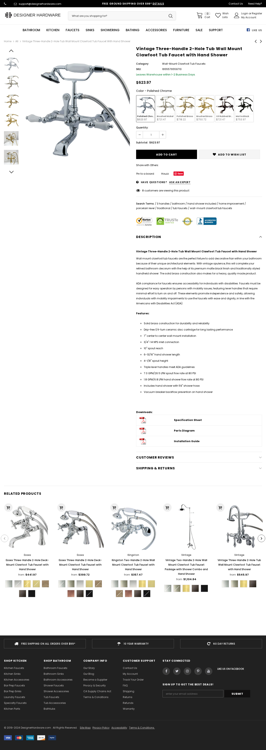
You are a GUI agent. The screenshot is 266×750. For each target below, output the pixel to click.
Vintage (186, 555)
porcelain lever (145, 208)
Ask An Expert (180, 182)
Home (7, 41)
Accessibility (119, 727)
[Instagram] (187, 671)
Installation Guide (187, 441)
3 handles (163, 203)
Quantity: (142, 127)
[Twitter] (177, 671)
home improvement (231, 203)
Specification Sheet (188, 420)
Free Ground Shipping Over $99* (133, 3)
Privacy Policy (101, 727)
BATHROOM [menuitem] (31, 30)
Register (257, 13)
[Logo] (33, 15)
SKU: (138, 69)
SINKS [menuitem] (90, 30)
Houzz (165, 173)
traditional (163, 208)
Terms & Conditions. (142, 727)
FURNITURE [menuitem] (181, 30)
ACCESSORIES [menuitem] (156, 30)
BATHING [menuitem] (132, 30)
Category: (142, 63)
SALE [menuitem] (199, 30)
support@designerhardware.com (40, 4)
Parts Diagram (184, 430)
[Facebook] (166, 671)
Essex (27, 555)
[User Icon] (237, 15)
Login (245, 13)
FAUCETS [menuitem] (72, 30)
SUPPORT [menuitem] (216, 30)
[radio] (145, 108)
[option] (76, 108)
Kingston (133, 555)
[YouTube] (208, 671)
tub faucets (180, 208)
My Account (248, 17)
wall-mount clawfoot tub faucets (211, 208)
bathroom (178, 203)
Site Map (85, 727)
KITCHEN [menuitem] (52, 30)
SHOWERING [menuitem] (110, 30)
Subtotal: (142, 142)
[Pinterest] (198, 671)
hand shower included (201, 203)
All (16, 41)
